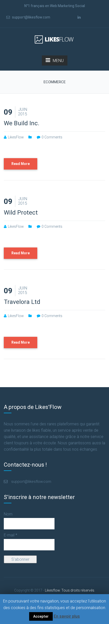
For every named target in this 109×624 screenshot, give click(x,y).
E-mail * (10, 535)
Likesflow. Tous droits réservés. (54, 590)
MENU (58, 60)
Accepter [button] (41, 616)
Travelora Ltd (22, 301)
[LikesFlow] (55, 39)
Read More (20, 164)
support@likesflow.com (30, 17)
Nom (8, 514)
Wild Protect (21, 212)
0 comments (52, 137)
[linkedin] (79, 17)
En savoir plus (67, 616)
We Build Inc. (21, 123)
